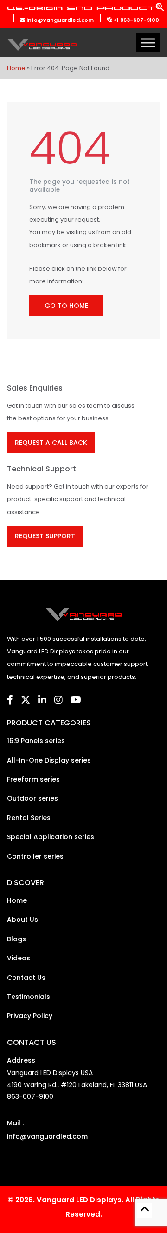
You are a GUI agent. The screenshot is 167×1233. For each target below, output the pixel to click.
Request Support (45, 536)
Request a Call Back (51, 442)
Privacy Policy (29, 1015)
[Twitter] (25, 699)
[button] (160, 9)
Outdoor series (32, 798)
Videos (18, 958)
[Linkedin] (42, 699)
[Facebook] (10, 699)
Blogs (16, 939)
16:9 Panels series (36, 740)
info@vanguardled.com (59, 20)
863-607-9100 (30, 1096)
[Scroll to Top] (144, 1210)
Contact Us (26, 977)
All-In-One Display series (49, 760)
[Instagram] (58, 699)
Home (16, 68)
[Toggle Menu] (148, 43)
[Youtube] (76, 699)
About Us (22, 919)
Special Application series (50, 837)
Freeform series (33, 779)
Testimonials (28, 996)
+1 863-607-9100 (135, 20)
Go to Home (66, 305)
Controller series (35, 856)
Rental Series (29, 817)
